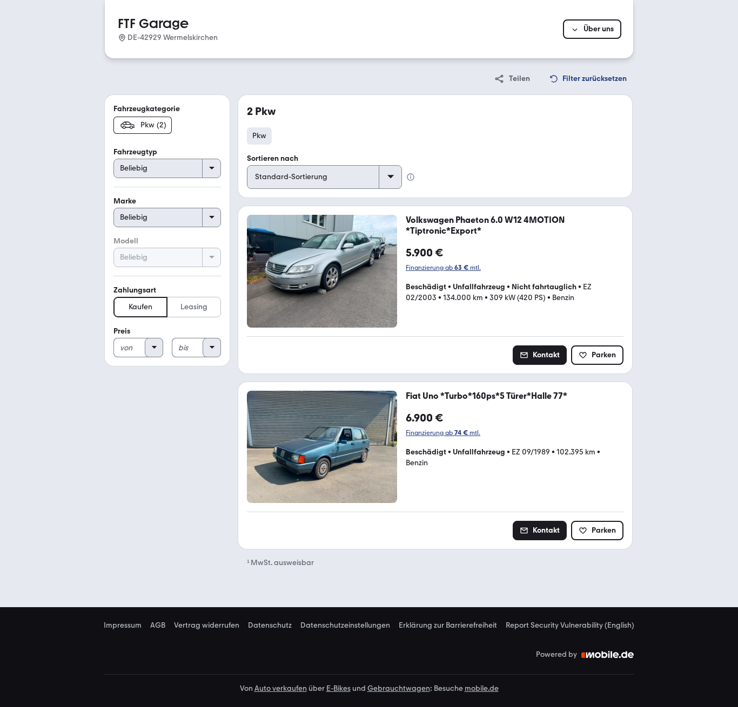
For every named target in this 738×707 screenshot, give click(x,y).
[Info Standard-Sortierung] (410, 177)
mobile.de (482, 688)
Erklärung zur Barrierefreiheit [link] (448, 625)
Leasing (193, 306)
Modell (125, 241)
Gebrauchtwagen (398, 688)
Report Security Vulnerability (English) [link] (570, 625)
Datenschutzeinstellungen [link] (345, 625)
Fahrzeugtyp (135, 152)
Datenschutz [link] (270, 625)
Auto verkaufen (280, 688)
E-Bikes (338, 688)
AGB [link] (157, 625)
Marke (124, 201)
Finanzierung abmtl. (443, 267)
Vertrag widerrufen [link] (206, 625)
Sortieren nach (272, 158)
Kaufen (140, 306)
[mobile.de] (607, 654)
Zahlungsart (134, 290)
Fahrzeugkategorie (146, 108)
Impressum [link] (123, 625)
